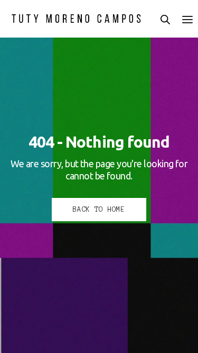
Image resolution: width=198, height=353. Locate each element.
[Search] (165, 19)
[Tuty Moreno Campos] (76, 18)
